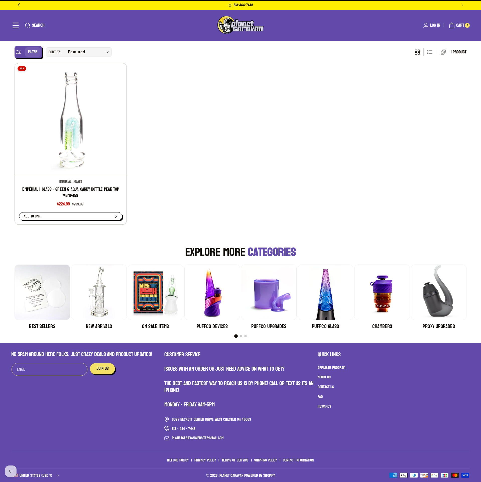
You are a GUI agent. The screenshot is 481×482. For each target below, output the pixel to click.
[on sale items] (155, 292)
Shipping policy (265, 460)
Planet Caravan (231, 475)
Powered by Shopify (259, 475)
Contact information (298, 460)
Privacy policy (205, 460)
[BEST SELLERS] (42, 292)
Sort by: (55, 52)
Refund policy (177, 460)
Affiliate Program (332, 367)
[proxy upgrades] (438, 292)
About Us (324, 377)
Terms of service (235, 460)
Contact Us (326, 387)
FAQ (320, 396)
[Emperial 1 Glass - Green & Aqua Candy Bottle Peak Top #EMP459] (71, 119)
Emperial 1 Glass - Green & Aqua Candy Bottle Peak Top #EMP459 (70, 192)
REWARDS (324, 406)
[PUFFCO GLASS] (325, 292)
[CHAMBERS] (382, 292)
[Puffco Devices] (212, 292)
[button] (15, 25)
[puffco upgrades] (269, 292)
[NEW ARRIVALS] (99, 292)
